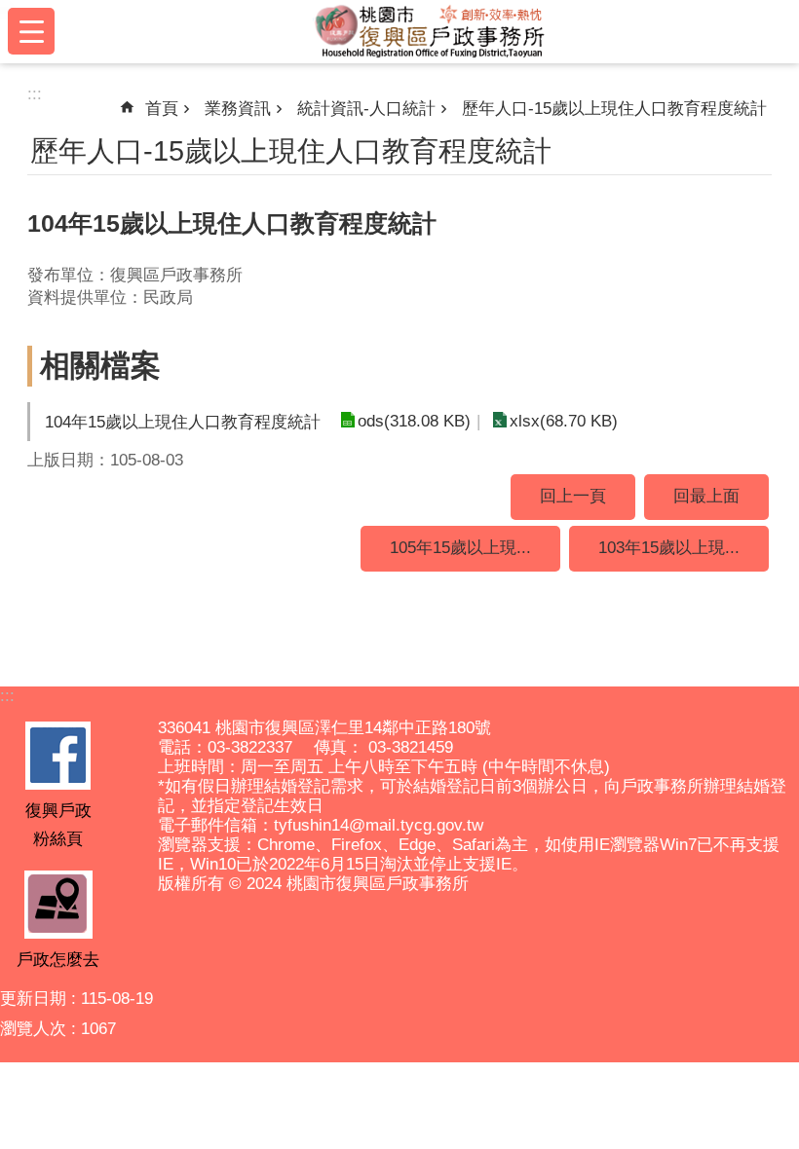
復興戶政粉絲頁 (58, 824)
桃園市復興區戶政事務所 (430, 31)
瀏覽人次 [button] (33, 1028)
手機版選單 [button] (31, 31)
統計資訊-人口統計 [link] (366, 108)
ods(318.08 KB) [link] (414, 421)
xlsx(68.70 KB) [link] (564, 421)
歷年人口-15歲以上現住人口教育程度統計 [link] (614, 108)
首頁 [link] (161, 108)
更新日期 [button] (33, 998)
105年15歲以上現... (460, 547)
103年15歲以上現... (669, 547)
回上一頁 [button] (573, 496)
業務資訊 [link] (238, 108)
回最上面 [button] (706, 496)
